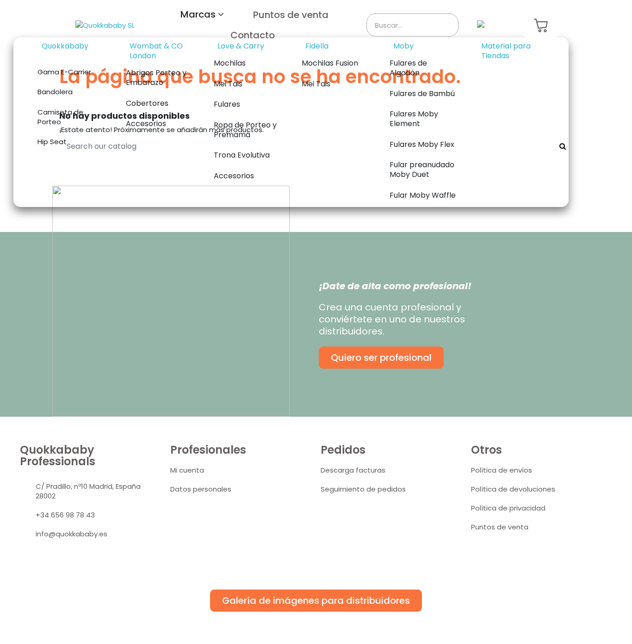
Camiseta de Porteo (60, 117)
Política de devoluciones (513, 489)
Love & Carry (240, 46)
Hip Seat (52, 141)
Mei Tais (228, 84)
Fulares (227, 104)
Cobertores (147, 103)
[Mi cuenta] (508, 25)
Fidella (316, 46)
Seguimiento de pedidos (363, 489)
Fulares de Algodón (408, 68)
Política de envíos (501, 470)
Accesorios (146, 123)
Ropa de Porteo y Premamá (245, 130)
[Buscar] (446, 25)
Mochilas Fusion (330, 63)
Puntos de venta (499, 527)
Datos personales (200, 489)
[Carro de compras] (541, 25)
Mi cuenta (187, 470)
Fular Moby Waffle (423, 195)
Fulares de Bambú (422, 93)
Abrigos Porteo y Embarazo (156, 77)
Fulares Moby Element (414, 119)
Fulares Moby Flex (422, 144)
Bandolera (55, 92)
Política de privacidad (508, 508)
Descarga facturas (353, 470)
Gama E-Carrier (64, 72)
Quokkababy (65, 46)
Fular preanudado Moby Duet (422, 169)
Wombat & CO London (156, 51)
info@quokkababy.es (71, 534)
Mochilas (230, 63)
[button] (202, 15)
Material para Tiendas (506, 51)
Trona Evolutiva (242, 155)
